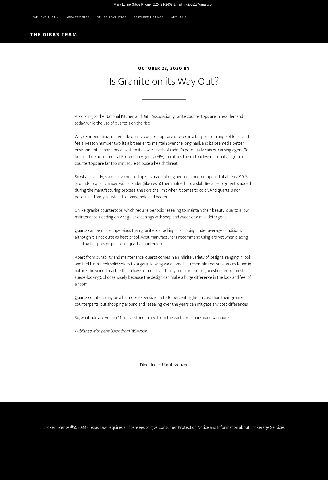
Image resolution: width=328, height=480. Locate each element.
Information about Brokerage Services (251, 427)
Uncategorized (175, 365)
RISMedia (139, 331)
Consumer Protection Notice (183, 427)
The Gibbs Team (53, 34)
